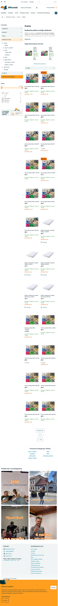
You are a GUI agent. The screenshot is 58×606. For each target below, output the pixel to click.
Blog (32, 557)
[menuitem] (3, 13)
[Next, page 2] (40, 435)
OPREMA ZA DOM (6, 39)
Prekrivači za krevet (10, 62)
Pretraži (36, 7)
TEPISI (3, 36)
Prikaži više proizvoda (39, 63)
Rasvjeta (6, 69)
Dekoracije (6, 67)
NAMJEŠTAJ (5, 28)
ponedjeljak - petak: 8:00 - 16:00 (12, 559)
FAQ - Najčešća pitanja (36, 559)
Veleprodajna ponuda (36, 571)
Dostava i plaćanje (35, 563)
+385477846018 (10, 551)
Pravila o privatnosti (36, 573)
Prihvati (53, 587)
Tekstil (5, 43)
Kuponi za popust (35, 569)
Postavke (5, 600)
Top (41, 439)
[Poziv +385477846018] (2, 1)
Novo (12, 95)
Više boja (12, 101)
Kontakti (31, 2)
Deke (6, 50)
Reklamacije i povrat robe (37, 555)
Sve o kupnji (24, 2)
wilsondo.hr (9, 556)
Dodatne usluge (35, 561)
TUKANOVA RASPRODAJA (8, 76)
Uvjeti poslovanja (35, 565)
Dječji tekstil (8, 59)
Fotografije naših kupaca (37, 567)
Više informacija (6, 596)
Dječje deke (8, 52)
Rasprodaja (12, 98)
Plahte (6, 45)
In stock (12, 93)
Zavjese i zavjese (9, 64)
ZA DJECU (4, 73)
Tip (12, 96)
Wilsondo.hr (9, 553)
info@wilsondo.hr (10, 549)
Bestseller (12, 100)
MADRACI (4, 32)
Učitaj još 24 (40, 430)
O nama (33, 553)
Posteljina (7, 54)
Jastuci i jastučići (9, 47)
